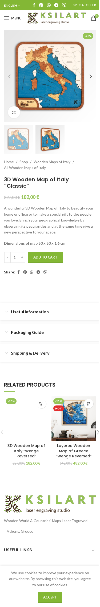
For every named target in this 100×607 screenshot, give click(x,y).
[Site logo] (56, 17)
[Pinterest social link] (41, 5)
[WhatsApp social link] (48, 5)
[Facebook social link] (34, 5)
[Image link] (50, 503)
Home (9, 161)
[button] (9, 76)
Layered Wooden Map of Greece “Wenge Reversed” (74, 451)
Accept (50, 597)
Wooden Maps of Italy (52, 161)
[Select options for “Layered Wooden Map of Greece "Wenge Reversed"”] (88, 403)
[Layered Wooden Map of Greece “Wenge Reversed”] (73, 418)
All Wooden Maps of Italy (25, 167)
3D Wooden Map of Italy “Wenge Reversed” (26, 451)
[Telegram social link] (56, 5)
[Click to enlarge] (14, 112)
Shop (23, 161)
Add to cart (45, 257)
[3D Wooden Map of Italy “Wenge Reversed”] (26, 418)
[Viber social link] (64, 5)
